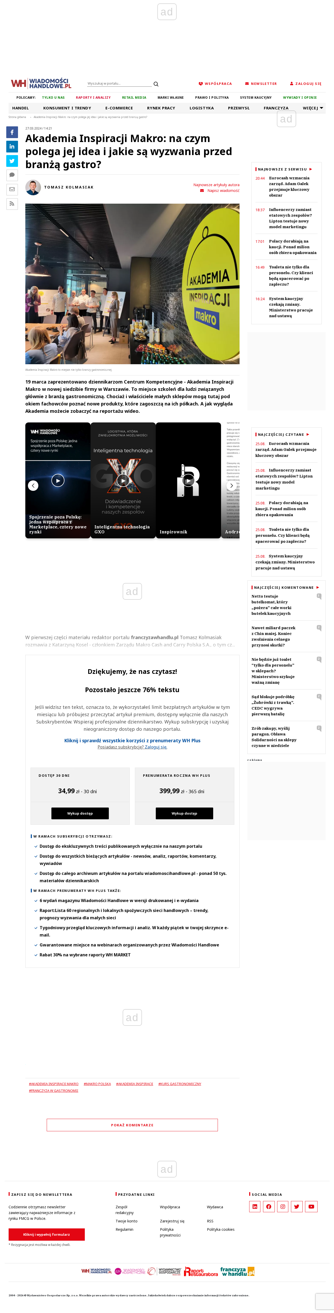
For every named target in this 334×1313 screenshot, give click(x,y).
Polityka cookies (221, 1229)
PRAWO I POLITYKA (212, 97)
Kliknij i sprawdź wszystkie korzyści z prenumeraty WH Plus (132, 740)
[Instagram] (282, 1206)
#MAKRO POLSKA (97, 1084)
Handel (20, 107)
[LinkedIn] (254, 1206)
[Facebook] (12, 132)
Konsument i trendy (67, 107)
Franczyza (276, 107)
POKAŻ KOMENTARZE (132, 1125)
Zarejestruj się (172, 1220)
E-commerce (119, 107)
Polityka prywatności (170, 1232)
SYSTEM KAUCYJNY (256, 97)
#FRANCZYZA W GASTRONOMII (53, 1090)
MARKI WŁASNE (171, 97)
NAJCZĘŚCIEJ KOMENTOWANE (284, 587)
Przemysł (238, 107)
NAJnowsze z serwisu (282, 169)
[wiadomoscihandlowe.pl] (41, 83)
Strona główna (17, 117)
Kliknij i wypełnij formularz (46, 1234)
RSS (210, 1220)
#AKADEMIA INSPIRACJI (134, 1084)
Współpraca (170, 1206)
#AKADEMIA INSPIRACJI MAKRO (54, 1084)
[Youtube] (311, 1206)
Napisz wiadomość (223, 190)
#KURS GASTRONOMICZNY (179, 1084)
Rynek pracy (161, 107)
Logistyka (202, 107)
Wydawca (215, 1206)
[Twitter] (12, 161)
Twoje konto (127, 1220)
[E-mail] (12, 190)
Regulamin (124, 1229)
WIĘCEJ (310, 107)
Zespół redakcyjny (125, 1209)
